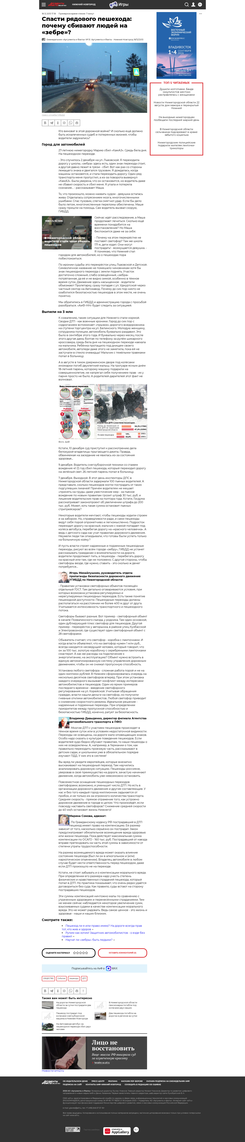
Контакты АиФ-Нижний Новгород (103, 1084)
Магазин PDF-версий (131, 1081)
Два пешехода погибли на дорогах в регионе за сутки (123, 1014)
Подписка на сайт (72, 1084)
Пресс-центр (98, 1081)
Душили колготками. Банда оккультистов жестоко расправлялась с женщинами (176, 92)
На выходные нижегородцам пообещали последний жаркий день (176, 119)
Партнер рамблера (92, 1130)
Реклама (112, 1081)
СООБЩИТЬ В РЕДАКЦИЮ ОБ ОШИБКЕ (143, 1084)
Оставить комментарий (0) (122, 953)
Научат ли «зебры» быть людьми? (89, 939)
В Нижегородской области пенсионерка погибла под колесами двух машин (123, 1005)
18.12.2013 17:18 (49, 13)
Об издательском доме (75, 1081)
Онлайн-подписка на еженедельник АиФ (168, 1081)
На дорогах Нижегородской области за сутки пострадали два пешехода (73, 1005)
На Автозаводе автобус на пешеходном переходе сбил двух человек (73, 1027)
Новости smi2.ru (53, 1070)
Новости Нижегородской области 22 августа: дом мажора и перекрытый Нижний (176, 105)
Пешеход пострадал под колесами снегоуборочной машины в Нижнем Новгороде (72, 1016)
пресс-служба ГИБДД (53, 115)
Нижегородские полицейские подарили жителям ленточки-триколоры (177, 145)
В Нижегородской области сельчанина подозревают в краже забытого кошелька (177, 132)
